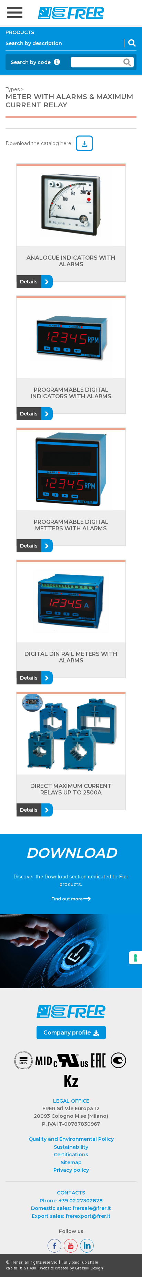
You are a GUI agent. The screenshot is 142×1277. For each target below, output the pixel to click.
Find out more (67, 898)
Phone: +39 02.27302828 (71, 1201)
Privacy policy (71, 1170)
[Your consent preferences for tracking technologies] (135, 957)
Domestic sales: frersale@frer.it (71, 1208)
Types (13, 89)
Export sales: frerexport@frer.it (71, 1216)
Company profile (67, 1032)
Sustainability (71, 1147)
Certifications (71, 1154)
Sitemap (71, 1162)
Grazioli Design (89, 1268)
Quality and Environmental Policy (71, 1139)
